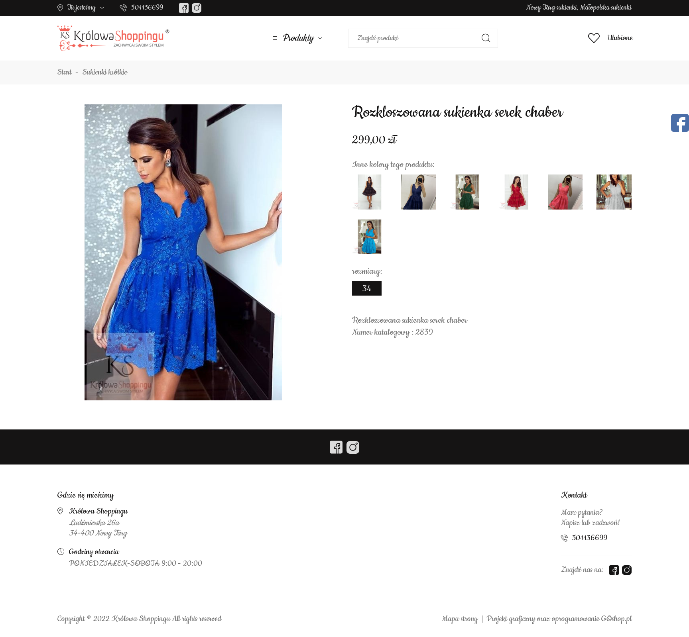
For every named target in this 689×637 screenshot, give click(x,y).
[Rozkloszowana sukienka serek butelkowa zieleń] (467, 192)
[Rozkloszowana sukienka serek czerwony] (516, 192)
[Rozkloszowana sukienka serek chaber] (183, 252)
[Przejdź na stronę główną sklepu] (113, 38)
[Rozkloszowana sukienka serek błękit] (369, 237)
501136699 (147, 7)
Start (64, 72)
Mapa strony (460, 619)
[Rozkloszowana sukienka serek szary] (614, 192)
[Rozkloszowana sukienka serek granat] (418, 192)
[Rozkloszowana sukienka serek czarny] (369, 192)
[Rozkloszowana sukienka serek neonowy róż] (565, 192)
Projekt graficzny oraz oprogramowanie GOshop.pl (559, 619)
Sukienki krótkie (105, 72)
